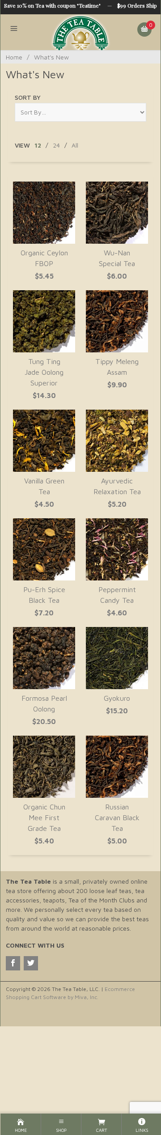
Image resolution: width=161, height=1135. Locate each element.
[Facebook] (13, 963)
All (75, 145)
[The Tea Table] (80, 32)
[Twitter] (31, 963)
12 (37, 145)
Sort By (28, 97)
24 (56, 145)
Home (14, 57)
